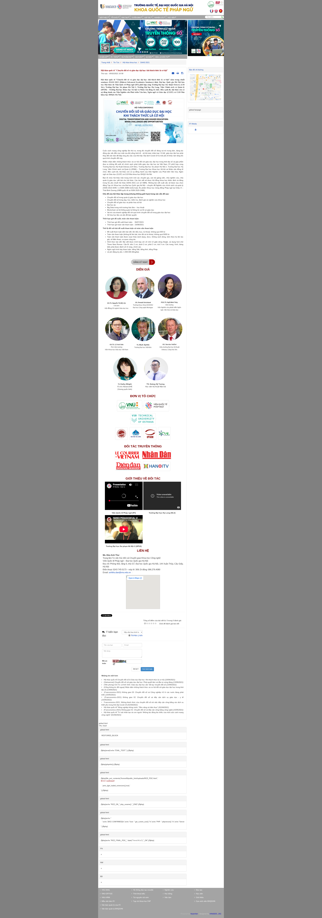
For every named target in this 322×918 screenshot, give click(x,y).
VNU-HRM (105, 897)
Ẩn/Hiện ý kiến (137, 635)
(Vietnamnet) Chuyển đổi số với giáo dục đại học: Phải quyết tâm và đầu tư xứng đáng (138, 682)
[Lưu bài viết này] (182, 73)
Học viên (199, 894)
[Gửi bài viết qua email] (173, 73)
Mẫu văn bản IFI (108, 901)
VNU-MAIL (105, 890)
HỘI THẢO (138, 57)
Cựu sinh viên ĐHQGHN (205, 901)
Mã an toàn (104, 662)
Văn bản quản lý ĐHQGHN (112, 909)
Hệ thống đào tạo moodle (142, 890)
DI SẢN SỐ (103, 57)
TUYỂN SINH (136, 17)
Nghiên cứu (159, 17)
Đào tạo (125, 17)
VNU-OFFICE (106, 894)
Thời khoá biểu (138, 894)
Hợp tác (147, 17)
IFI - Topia (114, 57)
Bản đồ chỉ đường (196, 70)
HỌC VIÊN (171, 17)
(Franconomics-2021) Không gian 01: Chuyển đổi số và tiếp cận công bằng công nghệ (138, 710)
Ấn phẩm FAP (127, 57)
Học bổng (168, 894)
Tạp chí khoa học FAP (141, 901)
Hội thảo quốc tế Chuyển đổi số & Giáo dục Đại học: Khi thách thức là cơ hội (134, 680)
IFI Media (193, 124)
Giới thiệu (104, 17)
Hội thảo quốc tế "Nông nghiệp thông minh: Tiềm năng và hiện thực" (131, 707)
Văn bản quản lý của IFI (111, 905)
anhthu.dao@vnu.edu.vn (120, 572)
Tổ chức (114, 17)
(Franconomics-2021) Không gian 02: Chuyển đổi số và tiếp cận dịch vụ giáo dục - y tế (144, 697)
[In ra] (178, 73)
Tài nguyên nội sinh (140, 897)
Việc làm (167, 897)
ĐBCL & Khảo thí (161, 57)
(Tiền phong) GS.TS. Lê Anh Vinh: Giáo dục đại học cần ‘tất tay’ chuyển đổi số (135, 685)
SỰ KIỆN (149, 57)
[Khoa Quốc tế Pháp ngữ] (116, 6)
